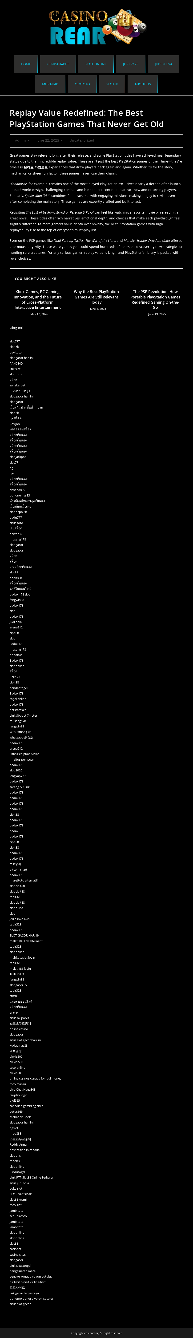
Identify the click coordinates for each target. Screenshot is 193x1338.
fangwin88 (17, 600)
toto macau (18, 1084)
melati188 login (20, 968)
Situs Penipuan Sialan (25, 754)
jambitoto (17, 1210)
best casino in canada (25, 1150)
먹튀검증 (16, 1051)
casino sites (18, 1254)
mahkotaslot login (22, 957)
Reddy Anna (18, 1144)
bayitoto (16, 352)
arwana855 (17, 490)
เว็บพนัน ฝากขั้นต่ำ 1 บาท (26, 407)
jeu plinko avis (19, 919)
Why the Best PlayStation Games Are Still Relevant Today (96, 297)
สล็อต (13, 380)
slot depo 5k (18, 512)
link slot (15, 369)
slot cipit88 (17, 886)
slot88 (14, 572)
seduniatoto (18, 1216)
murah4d (50, 84)
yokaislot (16, 1188)
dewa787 (16, 534)
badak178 (16, 605)
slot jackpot (18, 457)
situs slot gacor (20, 1304)
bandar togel (19, 688)
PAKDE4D (16, 363)
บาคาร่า (15, 1012)
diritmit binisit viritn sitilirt (28, 1282)
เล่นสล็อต (16, 528)
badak (14, 831)
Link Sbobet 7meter (23, 715)
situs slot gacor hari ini (25, 1040)
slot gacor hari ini (21, 358)
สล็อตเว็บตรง (18, 435)
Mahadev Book (20, 1117)
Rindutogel (17, 1172)
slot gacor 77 (18, 985)
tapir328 (15, 897)
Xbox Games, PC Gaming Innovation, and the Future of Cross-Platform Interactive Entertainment (38, 299)
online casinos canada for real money (35, 1078)
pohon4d (16, 655)
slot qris (15, 1155)
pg (11, 468)
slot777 (15, 341)
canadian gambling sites (26, 1106)
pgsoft (14, 473)
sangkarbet (17, 385)
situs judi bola (19, 1183)
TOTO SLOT (18, 974)
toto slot (16, 1205)
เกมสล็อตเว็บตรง (21, 567)
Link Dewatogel (20, 1265)
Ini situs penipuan (22, 759)
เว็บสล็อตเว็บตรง (20, 506)
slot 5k (14, 347)
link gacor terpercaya (24, 1293)
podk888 (16, 578)
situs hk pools (19, 1018)
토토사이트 (17, 1287)
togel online (18, 699)
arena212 (16, 627)
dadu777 (16, 517)
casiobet (15, 1249)
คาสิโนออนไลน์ (20, 589)
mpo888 (15, 1133)
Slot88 (112, 84)
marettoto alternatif (24, 880)
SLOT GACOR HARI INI (25, 935)
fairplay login (19, 1095)
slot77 (14, 462)
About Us (143, 84)
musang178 (18, 539)
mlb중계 (15, 864)
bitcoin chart (18, 869)
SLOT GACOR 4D (21, 1194)
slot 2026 (16, 770)
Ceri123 (15, 677)
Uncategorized (82, 140)
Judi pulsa (163, 64)
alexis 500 (16, 1062)
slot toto (16, 374)
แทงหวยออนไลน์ (21, 1001)
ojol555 (15, 1100)
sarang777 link (20, 787)
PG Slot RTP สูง (20, 391)
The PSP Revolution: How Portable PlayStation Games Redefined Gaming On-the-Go (155, 299)
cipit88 (14, 633)
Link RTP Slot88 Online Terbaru (31, 1177)
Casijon (15, 424)
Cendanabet (58, 64)
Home (26, 64)
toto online (17, 1067)
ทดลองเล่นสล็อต (20, 429)
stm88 (14, 996)
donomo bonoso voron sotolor (31, 1298)
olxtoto (82, 84)
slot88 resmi (18, 1199)
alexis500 (16, 1056)
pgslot (14, 1128)
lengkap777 (18, 776)
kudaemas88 (19, 1045)
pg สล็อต (15, 418)
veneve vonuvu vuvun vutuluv (31, 1276)
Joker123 (130, 64)
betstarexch (18, 710)
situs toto (16, 523)
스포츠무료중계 (20, 1023)
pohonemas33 (20, 495)
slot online (96, 64)
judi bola (16, 622)
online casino (19, 1029)
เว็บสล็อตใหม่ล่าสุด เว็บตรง (27, 501)
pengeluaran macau (23, 1271)
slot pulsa (16, 908)
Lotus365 (16, 1111)
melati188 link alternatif (26, 941)
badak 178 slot (20, 594)
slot (12, 611)
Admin (20, 140)
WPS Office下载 (20, 732)
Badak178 (16, 644)
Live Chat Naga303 (23, 1089)
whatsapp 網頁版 (21, 737)
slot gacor (16, 402)
